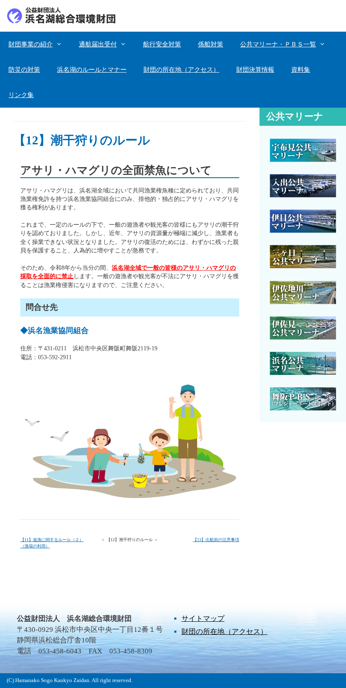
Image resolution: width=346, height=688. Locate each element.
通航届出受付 (98, 44)
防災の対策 (24, 69)
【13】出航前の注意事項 (216, 539)
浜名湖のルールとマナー (92, 69)
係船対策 (210, 44)
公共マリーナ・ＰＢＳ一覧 (278, 44)
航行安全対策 (162, 44)
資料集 (300, 69)
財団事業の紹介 (30, 44)
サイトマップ (202, 619)
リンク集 (21, 95)
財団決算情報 (255, 69)
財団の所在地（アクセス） (181, 69)
